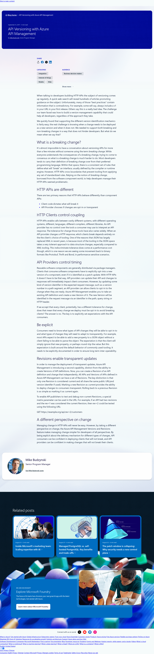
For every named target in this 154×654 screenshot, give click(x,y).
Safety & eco (76, 653)
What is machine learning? (32, 644)
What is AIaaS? (62, 644)
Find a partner (45, 641)
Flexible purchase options (129, 637)
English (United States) (8, 646)
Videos (133, 641)
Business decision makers (73, 73)
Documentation (56, 641)
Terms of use (58, 653)
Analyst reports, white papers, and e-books (116, 641)
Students (83, 641)
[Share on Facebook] (42, 62)
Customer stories (84, 637)
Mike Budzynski (14, 38)
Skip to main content (7, 1)
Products (93, 637)
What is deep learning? (49, 644)
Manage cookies (48, 653)
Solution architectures (54, 639)
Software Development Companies (12, 641)
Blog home (12, 15)
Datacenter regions (48, 637)
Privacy (40, 653)
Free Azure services (113, 637)
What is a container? (87, 644)
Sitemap (21, 653)
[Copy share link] (38, 62)
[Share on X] (46, 62)
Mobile (41, 82)
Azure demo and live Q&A (77, 639)
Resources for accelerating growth (34, 639)
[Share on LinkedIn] (50, 62)
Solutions (19, 639)
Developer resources (72, 641)
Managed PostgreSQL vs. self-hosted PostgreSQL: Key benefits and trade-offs (75, 549)
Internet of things (45, 78)
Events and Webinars (94, 641)
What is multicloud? (15, 644)
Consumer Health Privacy (8, 653)
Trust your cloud (60, 637)
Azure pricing (101, 637)
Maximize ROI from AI (7, 639)
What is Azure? (5, 637)
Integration (42, 73)
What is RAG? (99, 644)
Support (65, 639)
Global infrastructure (34, 637)
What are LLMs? (73, 644)
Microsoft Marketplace (32, 641)
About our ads (93, 653)
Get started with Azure (18, 637)
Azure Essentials (72, 637)
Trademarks (67, 653)
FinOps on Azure (143, 637)
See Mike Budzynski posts (35, 471)
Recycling (84, 653)
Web (49, 82)
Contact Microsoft (30, 653)
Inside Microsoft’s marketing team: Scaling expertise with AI (33, 548)
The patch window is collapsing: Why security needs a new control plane (119, 549)
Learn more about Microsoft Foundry (33, 607)
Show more (66, 87)
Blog (63, 641)
